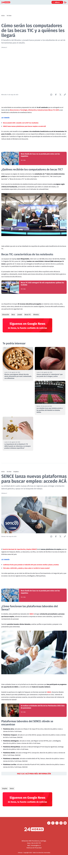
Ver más (23, 160)
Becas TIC (28, 314)
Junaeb (19, 314)
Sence (12, 788)
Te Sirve (9, 15)
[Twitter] (60, 94)
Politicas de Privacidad (34, 848)
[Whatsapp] (51, 94)
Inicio (3, 15)
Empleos (16, 472)
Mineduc (36, 314)
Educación (5, 314)
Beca (13, 314)
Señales (57, 2)
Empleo (4, 788)
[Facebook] (56, 94)
